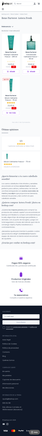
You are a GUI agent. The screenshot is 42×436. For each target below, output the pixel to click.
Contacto (6, 352)
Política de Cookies (9, 344)
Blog (4, 356)
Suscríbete (21, 322)
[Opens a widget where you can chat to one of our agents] (34, 432)
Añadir (12, 71)
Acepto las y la (21, 328)
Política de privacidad (10, 348)
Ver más (12, 113)
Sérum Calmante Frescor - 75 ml (17, 161)
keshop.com (5, 14)
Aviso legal (6, 340)
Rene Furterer (15, 14)
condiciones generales (20, 327)
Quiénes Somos (8, 360)
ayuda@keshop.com (10, 399)
